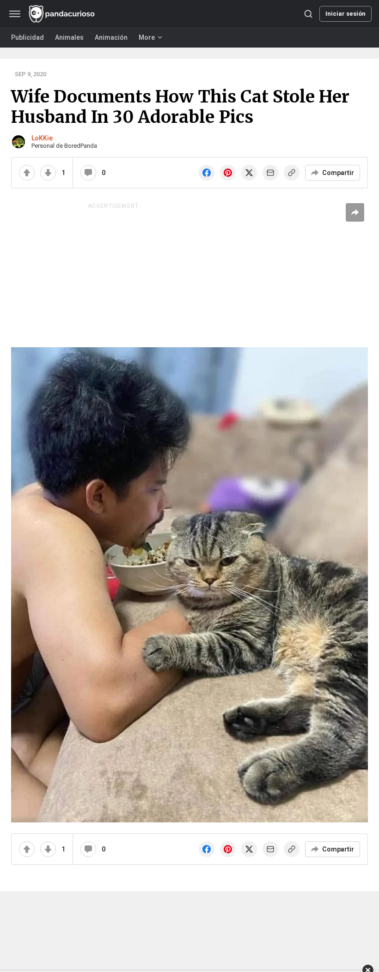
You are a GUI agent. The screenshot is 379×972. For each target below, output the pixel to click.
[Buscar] (308, 13)
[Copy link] (292, 173)
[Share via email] (270, 173)
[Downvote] (48, 173)
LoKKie (42, 138)
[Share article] (355, 212)
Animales (69, 37)
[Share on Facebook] (206, 173)
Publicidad (27, 37)
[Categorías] (14, 13)
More (147, 37)
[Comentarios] (88, 173)
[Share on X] (249, 173)
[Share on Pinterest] (228, 173)
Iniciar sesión (345, 13)
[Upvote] (27, 173)
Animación (111, 37)
